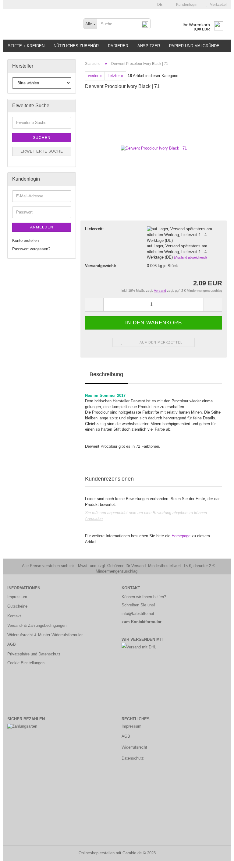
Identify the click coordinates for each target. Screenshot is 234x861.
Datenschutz (133, 758)
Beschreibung (106, 374)
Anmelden (94, 518)
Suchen (42, 138)
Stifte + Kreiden (26, 46)
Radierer (118, 46)
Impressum (17, 597)
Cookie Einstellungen (25, 663)
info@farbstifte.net (138, 613)
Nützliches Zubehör (76, 46)
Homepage (181, 536)
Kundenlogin (185, 4)
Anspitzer (148, 46)
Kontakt (14, 616)
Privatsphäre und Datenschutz (34, 654)
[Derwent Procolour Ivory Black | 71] (154, 141)
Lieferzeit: (94, 229)
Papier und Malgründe (194, 46)
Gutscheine (17, 606)
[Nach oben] (217, 851)
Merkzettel (217, 4)
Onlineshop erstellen (97, 853)
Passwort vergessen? (31, 249)
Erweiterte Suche (41, 151)
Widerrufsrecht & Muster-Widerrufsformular (45, 635)
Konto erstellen (25, 240)
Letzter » (115, 75)
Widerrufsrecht (134, 747)
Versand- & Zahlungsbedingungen (36, 625)
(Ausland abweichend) (190, 257)
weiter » (95, 75)
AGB (11, 644)
